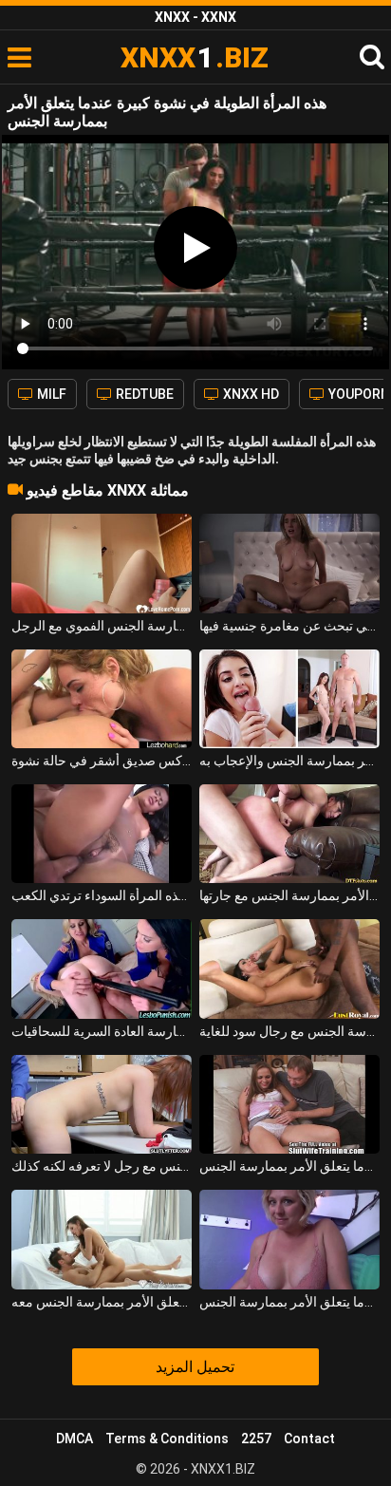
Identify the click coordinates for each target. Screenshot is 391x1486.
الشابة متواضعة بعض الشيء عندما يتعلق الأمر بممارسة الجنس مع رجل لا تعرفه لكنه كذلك (101, 1166)
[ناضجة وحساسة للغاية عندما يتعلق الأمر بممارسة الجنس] (289, 1239)
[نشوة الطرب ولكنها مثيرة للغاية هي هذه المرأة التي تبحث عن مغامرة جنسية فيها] (289, 563)
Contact (309, 1438)
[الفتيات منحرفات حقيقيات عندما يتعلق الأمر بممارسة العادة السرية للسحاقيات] (101, 968)
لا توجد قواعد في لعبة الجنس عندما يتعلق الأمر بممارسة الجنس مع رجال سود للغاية (289, 1031)
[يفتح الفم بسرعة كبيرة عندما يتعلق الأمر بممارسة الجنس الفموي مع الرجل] (101, 563)
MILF (50, 394)
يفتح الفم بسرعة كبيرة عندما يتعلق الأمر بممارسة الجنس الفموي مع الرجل (101, 625)
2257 (256, 1438)
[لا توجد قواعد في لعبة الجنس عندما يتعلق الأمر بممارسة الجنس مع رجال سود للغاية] (289, 968)
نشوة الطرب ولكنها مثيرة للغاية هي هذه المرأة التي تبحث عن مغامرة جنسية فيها (289, 625)
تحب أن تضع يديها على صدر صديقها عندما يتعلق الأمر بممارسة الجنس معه (101, 1301)
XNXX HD (249, 394)
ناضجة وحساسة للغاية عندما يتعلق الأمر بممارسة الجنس (289, 1301)
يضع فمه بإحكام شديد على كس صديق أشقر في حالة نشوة (101, 760)
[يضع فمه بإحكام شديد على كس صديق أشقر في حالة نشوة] (101, 698)
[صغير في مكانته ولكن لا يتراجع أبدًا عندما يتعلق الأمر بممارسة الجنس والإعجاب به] (289, 698)
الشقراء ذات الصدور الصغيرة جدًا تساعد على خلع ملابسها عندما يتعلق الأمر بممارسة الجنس (289, 1166)
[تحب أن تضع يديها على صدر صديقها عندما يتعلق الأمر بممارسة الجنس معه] (101, 1239)
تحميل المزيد (195, 1367)
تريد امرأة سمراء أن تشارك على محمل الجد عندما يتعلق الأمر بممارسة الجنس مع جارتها (289, 895)
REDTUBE (143, 394)
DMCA (74, 1438)
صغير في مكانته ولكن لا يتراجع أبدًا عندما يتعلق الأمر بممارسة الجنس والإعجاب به (289, 760)
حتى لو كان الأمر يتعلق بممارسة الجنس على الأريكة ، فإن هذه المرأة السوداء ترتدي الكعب (101, 895)
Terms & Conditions (167, 1438)
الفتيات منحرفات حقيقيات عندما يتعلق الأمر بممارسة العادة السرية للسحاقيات (101, 1031)
